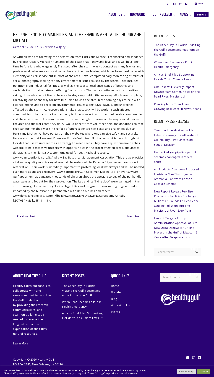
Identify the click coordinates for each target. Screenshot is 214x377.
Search (194, 249)
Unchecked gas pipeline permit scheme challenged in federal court (175, 157)
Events (115, 312)
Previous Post (24, 216)
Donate (116, 292)
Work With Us (120, 305)
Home (115, 286)
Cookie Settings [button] (186, 371)
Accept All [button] (203, 371)
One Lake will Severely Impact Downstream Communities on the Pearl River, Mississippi (177, 91)
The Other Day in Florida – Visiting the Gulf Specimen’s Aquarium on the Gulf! (177, 49)
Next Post (135, 216)
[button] (166, 4)
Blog (114, 299)
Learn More (21, 343)
